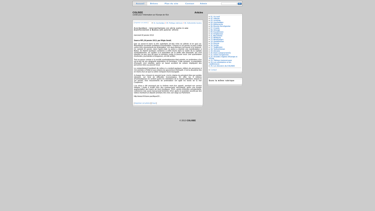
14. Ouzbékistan (217, 41)
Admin (203, 3)
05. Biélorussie (216, 24)
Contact (189, 3)
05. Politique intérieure (174, 23)
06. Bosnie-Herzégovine (220, 26)
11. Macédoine (216, 36)
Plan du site (171, 3)
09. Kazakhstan (216, 32)
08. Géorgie (215, 30)
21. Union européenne (219, 55)
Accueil (140, 3)
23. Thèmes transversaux (221, 60)
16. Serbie (214, 45)
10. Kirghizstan (216, 34)
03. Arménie (215, 20)
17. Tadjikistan (216, 47)
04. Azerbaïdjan (159, 23)
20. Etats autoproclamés (220, 53)
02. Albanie (215, 18)
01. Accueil (215, 17)
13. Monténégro (216, 39)
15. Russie (214, 43)
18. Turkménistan (217, 49)
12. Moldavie (215, 38)
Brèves (154, 3)
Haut (154, 103)
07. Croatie (215, 28)
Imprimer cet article (141, 22)
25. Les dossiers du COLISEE (222, 66)
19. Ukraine (215, 51)
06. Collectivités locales (193, 23)
